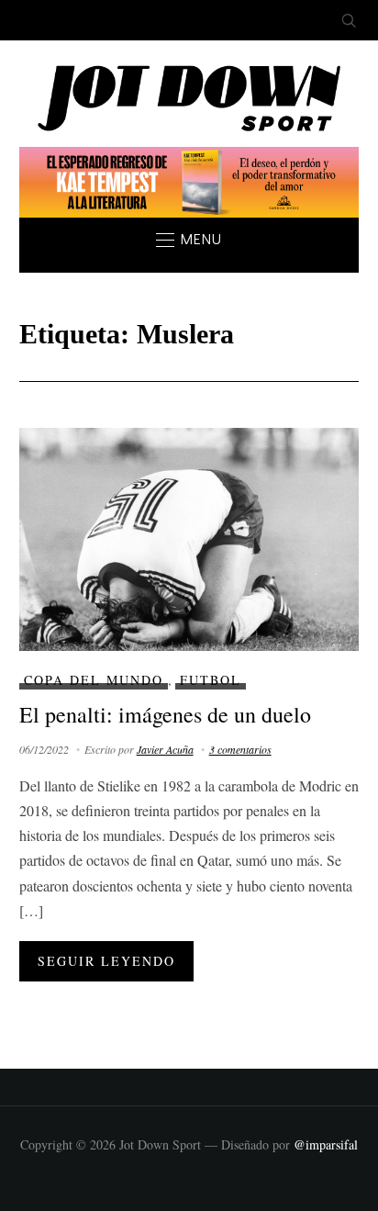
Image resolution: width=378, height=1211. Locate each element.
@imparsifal (326, 1144)
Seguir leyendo (106, 961)
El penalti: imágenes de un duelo (165, 714)
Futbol (210, 680)
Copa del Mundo (93, 680)
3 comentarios (240, 749)
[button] (189, 239)
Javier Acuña (165, 749)
